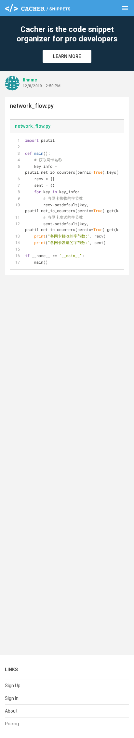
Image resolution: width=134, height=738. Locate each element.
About (11, 711)
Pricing (12, 724)
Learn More (67, 56)
